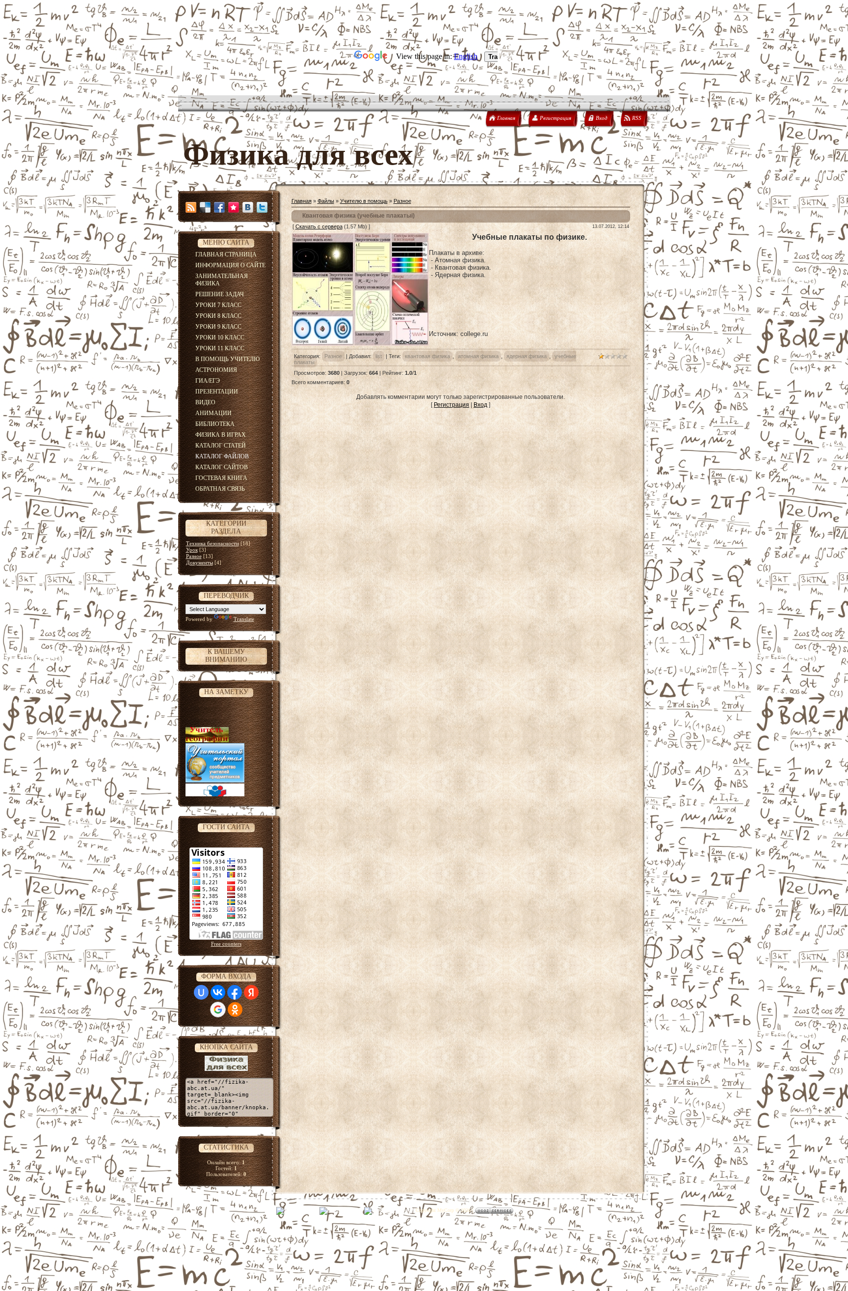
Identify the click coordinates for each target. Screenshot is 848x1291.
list (378, 356)
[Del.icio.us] (205, 207)
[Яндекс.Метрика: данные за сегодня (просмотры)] (297, 1211)
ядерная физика (526, 356)
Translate (244, 619)
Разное (194, 556)
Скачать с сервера (319, 226)
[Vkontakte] (247, 207)
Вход (480, 404)
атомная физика (478, 356)
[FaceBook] (219, 207)
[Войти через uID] (201, 992)
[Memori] (233, 207)
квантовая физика (427, 356)
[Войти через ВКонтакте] (218, 992)
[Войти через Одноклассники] (235, 1009)
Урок (192, 550)
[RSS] (191, 207)
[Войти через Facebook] (234, 992)
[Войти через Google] (218, 1009)
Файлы (326, 201)
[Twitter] (262, 207)
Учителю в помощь (364, 201)
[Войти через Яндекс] (251, 992)
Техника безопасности (212, 543)
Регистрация (451, 404)
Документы (199, 562)
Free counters (226, 944)
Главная (302, 201)
